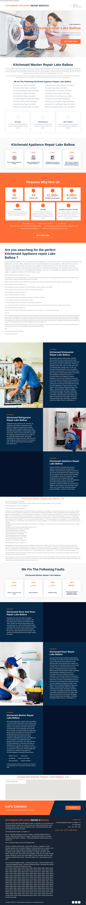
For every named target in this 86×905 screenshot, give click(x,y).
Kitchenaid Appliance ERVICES (27, 820)
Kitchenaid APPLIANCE (27, 6)
